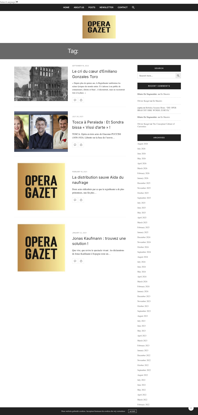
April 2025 (141, 217)
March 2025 (142, 222)
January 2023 (142, 350)
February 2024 (143, 286)
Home (66, 7)
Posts (91, 7)
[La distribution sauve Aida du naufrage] (41, 187)
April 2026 (141, 163)
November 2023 (144, 301)
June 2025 (141, 207)
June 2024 (141, 266)
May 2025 (141, 212)
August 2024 (142, 256)
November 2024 (144, 242)
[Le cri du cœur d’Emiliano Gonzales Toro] (41, 84)
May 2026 (141, 158)
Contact (123, 7)
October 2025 (143, 193)
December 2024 (143, 237)
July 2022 (141, 380)
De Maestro (165, 94)
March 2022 (142, 399)
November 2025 (144, 188)
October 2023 (143, 306)
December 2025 (143, 183)
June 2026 (141, 153)
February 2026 (143, 173)
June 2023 (141, 325)
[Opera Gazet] (99, 27)
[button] (133, 7)
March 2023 (142, 340)
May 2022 (141, 389)
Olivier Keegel (143, 100)
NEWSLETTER (106, 7)
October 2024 (143, 247)
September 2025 (144, 197)
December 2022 (143, 355)
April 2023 (141, 335)
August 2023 (142, 316)
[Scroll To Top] (191, 408)
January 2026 (142, 178)
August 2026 (142, 143)
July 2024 (141, 261)
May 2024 (141, 271)
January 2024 (142, 291)
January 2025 (142, 232)
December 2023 (143, 296)
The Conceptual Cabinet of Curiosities (156, 125)
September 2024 (144, 252)
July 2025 (141, 202)
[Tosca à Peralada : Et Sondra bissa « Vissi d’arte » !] (41, 131)
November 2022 (144, 360)
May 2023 (141, 330)
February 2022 (143, 404)
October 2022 (143, 365)
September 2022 (144, 370)
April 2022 (141, 394)
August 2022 (142, 375)
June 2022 (141, 384)
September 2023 (144, 311)
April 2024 (141, 276)
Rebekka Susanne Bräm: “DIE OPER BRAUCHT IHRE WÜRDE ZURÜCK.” (156, 109)
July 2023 (141, 320)
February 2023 (143, 345)
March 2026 (142, 168)
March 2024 (142, 281)
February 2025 (143, 227)
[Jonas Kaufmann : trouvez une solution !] (41, 248)
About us (79, 7)
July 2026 (141, 148)
